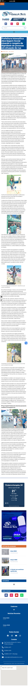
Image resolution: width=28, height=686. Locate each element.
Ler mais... (4, 619)
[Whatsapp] (23, 24)
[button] (14, 32)
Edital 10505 (13, 551)
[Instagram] (12, 24)
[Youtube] (17, 24)
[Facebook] (6, 24)
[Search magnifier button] (24, 28)
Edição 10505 (13, 559)
